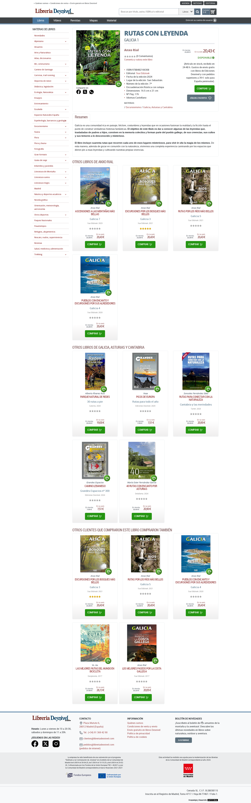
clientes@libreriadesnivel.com (98, 738)
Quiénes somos (41, 3)
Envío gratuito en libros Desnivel (83, 3)
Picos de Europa (145, 396)
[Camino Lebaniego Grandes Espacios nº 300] (95, 460)
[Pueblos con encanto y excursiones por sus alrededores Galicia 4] (95, 274)
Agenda (185, 3)
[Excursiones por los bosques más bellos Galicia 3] (145, 185)
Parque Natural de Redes (95, 396)
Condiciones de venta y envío (142, 726)
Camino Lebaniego (95, 486)
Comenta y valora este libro (138, 59)
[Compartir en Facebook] (78, 91)
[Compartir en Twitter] (85, 91)
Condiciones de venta (59, 3)
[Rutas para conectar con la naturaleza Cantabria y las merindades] (195, 371)
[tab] (81, 118)
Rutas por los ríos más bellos (196, 211)
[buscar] (197, 12)
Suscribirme (183, 740)
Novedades (39, 35)
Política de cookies (137, 736)
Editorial (210, 3)
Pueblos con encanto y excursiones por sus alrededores (95, 302)
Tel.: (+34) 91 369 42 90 (95, 732)
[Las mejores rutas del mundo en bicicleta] (94, 643)
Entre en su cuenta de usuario (199, 20)
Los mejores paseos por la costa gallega (141, 670)
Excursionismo (133, 107)
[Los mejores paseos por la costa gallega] (142, 643)
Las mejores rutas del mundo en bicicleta (95, 670)
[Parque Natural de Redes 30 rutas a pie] (95, 371)
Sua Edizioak (142, 73)
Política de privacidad (138, 733)
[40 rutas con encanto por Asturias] (141, 460)
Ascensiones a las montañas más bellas (95, 213)
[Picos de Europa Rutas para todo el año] (145, 371)
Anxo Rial (131, 50)
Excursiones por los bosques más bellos (145, 213)
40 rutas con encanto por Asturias (141, 487)
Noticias (197, 3)
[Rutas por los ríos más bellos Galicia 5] (195, 185)
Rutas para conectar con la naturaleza (196, 398)
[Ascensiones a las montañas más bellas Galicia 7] (95, 185)
